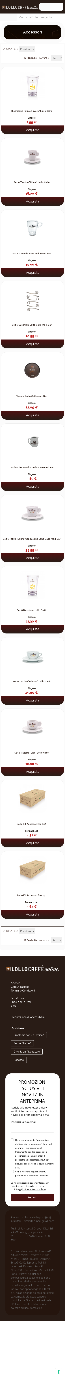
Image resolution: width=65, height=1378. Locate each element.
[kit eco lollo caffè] (32, 796)
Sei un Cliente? (22, 1043)
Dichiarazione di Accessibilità (28, 1017)
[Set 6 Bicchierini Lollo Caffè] (32, 582)
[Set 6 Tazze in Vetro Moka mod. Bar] (32, 226)
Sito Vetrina (17, 998)
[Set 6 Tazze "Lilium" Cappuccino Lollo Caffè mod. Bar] (32, 511)
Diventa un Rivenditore (27, 1051)
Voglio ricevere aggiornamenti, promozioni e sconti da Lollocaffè (31, 1173)
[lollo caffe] (32, 976)
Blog (13, 1005)
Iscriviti (32, 1197)
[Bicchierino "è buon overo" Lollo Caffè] (32, 83)
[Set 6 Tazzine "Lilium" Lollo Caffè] (32, 154)
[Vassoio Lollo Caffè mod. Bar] (32, 368)
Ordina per (10, 48)
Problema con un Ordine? (29, 1035)
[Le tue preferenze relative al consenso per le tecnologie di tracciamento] (58, 1371)
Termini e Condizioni (23, 990)
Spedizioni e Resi (21, 1002)
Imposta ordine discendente (38, 49)
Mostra (44, 58)
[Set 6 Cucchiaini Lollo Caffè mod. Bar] (32, 297)
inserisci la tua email (23, 1122)
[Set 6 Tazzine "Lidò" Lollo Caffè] (32, 725)
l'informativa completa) (34, 1189)
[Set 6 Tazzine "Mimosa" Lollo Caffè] (32, 653)
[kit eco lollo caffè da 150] (32, 867)
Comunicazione (20, 986)
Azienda (15, 983)
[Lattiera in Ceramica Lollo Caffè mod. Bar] (32, 440)
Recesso (19, 1059)
